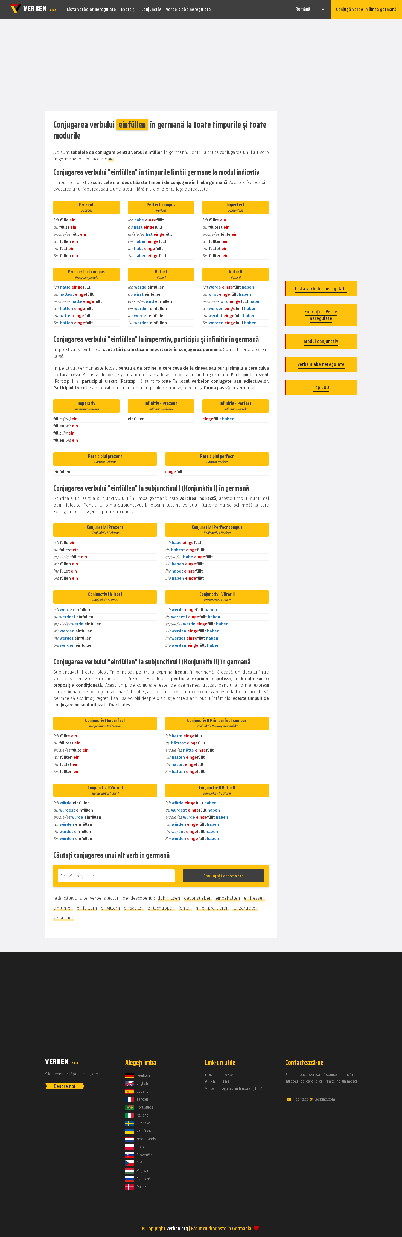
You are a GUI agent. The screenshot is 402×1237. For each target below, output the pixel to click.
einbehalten (227, 898)
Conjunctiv (151, 9)
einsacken (134, 908)
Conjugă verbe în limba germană (366, 9)
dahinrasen (169, 898)
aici (111, 159)
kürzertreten (245, 908)
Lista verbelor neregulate (91, 9)
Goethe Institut (217, 1082)
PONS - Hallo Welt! (220, 1075)
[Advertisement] (201, 65)
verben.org (177, 1228)
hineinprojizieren (212, 908)
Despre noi (64, 1086)
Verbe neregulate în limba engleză (234, 1088)
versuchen (63, 917)
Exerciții (128, 9)
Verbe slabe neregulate (188, 9)
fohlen (185, 908)
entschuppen (161, 908)
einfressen (254, 898)
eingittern (110, 908)
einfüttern (87, 908)
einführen (63, 908)
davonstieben (198, 898)
